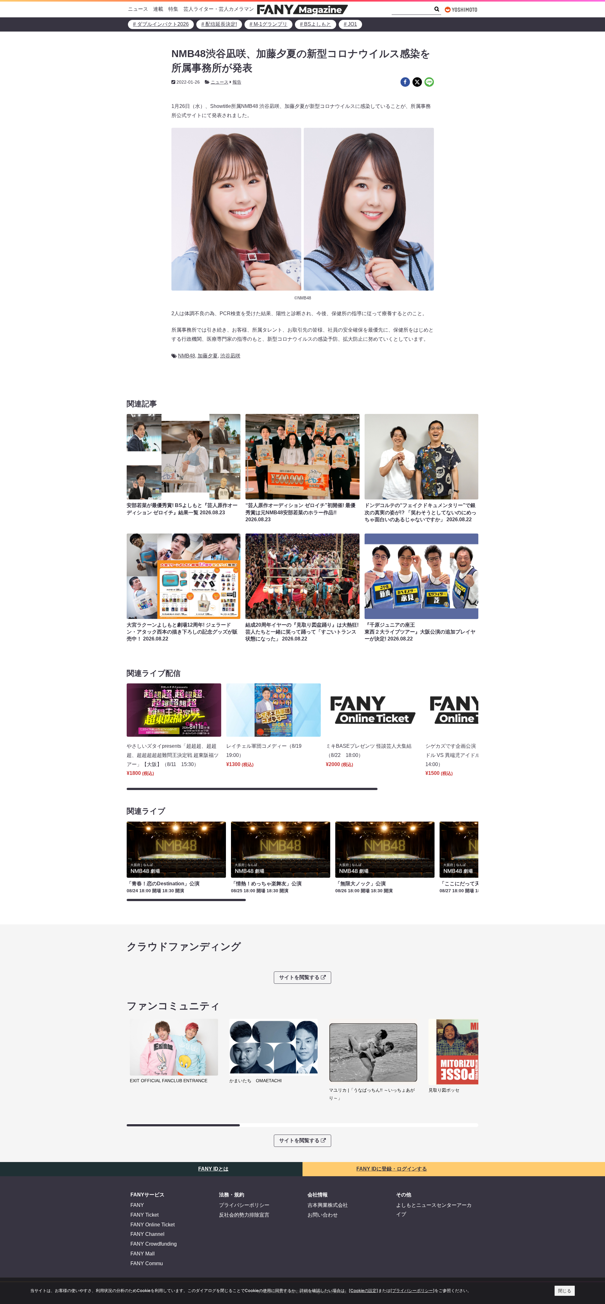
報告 (237, 82)
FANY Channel (147, 1234)
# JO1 (350, 24)
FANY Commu (146, 1263)
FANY (137, 1205)
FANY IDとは (213, 1168)
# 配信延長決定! (219, 24)
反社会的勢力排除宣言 (244, 1215)
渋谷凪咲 (230, 355)
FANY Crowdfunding (153, 1244)
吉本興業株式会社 (328, 1205)
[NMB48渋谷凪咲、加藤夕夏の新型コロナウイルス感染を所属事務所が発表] (405, 82)
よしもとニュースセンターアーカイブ (434, 1209)
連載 (158, 9)
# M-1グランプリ (268, 24)
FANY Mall (142, 1253)
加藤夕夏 (208, 355)
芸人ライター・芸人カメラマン (218, 9)
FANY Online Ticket (152, 1224)
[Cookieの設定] (363, 1290)
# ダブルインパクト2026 (161, 24)
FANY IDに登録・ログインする (391, 1168)
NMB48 (186, 355)
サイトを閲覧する (299, 977)
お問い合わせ (323, 1215)
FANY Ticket (144, 1215)
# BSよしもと (315, 24)
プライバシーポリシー (244, 1205)
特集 (173, 9)
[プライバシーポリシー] (412, 1290)
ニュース (138, 9)
